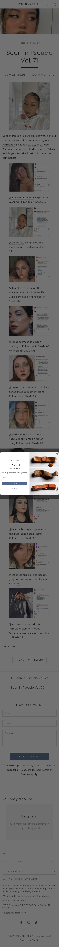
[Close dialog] (57, 454)
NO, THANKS (15, 488)
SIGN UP (15, 483)
